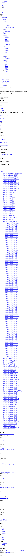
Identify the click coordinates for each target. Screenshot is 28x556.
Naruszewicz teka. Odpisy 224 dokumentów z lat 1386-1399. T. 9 (10, 178)
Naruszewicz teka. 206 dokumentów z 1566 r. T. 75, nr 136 (11, 312)
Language (4, 59)
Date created (6, 47)
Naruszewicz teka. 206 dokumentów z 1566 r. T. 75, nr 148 (11, 319)
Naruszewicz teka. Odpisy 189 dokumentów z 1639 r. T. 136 (10, 397)
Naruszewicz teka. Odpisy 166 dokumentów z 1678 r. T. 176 (10, 423)
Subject (5, 33)
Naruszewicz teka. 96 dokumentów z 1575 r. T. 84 (9, 363)
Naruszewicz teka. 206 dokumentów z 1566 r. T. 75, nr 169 (11, 333)
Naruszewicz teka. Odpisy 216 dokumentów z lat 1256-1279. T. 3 (10, 174)
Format (5, 53)
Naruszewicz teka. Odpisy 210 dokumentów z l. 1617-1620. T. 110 (11, 380)
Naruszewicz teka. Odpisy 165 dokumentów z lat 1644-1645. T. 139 (11, 399)
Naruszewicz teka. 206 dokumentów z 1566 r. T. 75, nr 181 (11, 341)
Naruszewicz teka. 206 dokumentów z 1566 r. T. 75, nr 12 (11, 231)
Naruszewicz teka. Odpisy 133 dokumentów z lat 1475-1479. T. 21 (11, 186)
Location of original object (8, 76)
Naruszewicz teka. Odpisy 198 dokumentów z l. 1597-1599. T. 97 (10, 372)
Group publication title (7, 31)
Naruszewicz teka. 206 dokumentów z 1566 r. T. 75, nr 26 (11, 240)
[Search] (10, 87)
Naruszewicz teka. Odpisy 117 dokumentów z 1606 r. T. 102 (10, 375)
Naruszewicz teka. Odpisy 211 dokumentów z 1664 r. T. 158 (10, 411)
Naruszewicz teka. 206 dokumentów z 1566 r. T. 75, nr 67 (11, 267)
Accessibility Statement (6, 81)
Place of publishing (7, 40)
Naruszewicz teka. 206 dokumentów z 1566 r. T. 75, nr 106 (11, 293)
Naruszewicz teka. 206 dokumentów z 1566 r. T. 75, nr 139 (11, 314)
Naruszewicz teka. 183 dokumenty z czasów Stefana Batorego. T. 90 (11, 367)
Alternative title (6, 30)
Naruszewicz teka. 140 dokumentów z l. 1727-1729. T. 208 (10, 425)
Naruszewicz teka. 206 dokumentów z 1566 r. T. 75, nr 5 (11, 226)
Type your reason (13, 93)
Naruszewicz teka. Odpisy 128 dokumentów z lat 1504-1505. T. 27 (11, 190)
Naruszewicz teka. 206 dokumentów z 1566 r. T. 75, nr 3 (11, 225)
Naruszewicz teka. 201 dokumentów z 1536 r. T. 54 (9, 208)
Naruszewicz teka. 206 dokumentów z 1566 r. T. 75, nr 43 (11, 251)
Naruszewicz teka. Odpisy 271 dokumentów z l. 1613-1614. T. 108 (11, 379)
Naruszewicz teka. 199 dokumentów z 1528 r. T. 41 (9, 199)
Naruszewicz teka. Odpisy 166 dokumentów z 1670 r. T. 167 (10, 417)
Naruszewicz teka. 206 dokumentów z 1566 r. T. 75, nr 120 (11, 301)
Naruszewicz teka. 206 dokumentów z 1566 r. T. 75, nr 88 (11, 281)
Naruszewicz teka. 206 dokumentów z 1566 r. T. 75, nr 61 (11, 263)
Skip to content (3, 2)
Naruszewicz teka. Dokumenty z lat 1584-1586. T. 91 (9, 368)
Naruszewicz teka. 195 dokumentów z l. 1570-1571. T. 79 (10, 360)
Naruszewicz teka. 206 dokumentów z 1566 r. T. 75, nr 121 (11, 302)
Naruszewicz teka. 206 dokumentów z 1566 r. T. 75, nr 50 (11, 256)
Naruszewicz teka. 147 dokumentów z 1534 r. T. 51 (9, 206)
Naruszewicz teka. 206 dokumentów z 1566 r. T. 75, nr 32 (11, 244)
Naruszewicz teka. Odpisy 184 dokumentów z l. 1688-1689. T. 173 (11, 421)
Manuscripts (7, 153)
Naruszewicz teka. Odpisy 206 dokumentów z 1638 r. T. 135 (10, 396)
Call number (6, 57)
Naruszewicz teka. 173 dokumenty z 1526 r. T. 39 (9, 198)
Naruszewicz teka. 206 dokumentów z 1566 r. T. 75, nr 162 (11, 328)
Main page (2, 525)
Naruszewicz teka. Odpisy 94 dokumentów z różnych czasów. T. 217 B (11, 427)
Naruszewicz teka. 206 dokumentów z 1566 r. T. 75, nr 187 (11, 345)
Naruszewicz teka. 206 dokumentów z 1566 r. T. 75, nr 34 (11, 245)
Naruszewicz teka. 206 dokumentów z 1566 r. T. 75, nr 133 (11, 310)
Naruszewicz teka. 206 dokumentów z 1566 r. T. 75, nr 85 (11, 279)
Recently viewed (4, 82)
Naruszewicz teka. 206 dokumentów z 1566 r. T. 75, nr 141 (11, 315)
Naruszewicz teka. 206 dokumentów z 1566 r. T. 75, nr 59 (11, 262)
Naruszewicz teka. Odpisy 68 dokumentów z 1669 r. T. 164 (10, 415)
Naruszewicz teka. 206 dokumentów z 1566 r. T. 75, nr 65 (11, 266)
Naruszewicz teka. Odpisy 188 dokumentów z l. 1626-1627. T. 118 (11, 385)
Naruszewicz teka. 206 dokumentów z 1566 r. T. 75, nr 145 (11, 317)
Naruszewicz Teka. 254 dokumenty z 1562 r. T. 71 (9, 219)
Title (4, 29)
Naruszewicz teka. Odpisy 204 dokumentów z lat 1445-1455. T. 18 (11, 184)
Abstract (6, 39)
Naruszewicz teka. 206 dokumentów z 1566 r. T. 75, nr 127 (11, 306)
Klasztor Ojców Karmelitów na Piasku (9, 27)
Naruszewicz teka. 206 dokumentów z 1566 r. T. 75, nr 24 (11, 239)
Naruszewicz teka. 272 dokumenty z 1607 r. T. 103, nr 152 (7, 464)
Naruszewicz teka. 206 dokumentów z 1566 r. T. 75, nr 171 (11, 340)
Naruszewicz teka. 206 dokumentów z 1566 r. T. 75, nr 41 (11, 250)
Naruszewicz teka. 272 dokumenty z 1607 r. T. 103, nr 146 (7, 449)
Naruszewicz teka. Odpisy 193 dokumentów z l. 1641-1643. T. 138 (11, 398)
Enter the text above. (6, 97)
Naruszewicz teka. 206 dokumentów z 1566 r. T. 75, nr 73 (11, 271)
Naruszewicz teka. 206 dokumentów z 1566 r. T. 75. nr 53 (11, 258)
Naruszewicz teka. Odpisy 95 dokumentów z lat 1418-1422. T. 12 (10, 180)
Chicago (1, 503)
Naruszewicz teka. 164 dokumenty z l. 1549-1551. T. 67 (9, 216)
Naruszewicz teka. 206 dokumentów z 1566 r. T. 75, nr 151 (11, 321)
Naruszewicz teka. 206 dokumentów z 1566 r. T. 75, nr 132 (11, 309)
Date (4, 46)
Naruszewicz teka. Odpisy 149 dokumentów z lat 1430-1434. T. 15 (11, 182)
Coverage (5, 35)
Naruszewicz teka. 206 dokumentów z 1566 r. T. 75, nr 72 (11, 270)
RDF (0, 168)
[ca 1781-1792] (2, 118)
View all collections (4, 533)
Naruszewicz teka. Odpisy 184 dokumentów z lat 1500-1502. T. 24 (11, 188)
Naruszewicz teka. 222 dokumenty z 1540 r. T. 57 (9, 210)
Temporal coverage (7, 37)
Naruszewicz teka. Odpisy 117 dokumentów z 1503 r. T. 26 (10, 189)
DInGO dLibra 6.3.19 (7, 550)
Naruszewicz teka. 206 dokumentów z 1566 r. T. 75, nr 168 (11, 332)
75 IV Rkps (1, 136)
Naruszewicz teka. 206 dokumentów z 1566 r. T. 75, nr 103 (11, 291)
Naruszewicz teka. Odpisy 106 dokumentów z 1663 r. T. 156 (10, 410)
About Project (3, 79)
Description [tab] (3, 109)
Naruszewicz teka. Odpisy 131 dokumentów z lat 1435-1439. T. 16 (11, 183)
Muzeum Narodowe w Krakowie (4, 142)
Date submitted (6, 48)
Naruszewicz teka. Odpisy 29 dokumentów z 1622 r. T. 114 (10, 383)
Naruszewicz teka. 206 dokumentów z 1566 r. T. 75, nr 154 (11, 323)
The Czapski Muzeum (7, 25)
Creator (2, 536)
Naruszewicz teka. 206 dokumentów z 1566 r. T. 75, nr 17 (11, 234)
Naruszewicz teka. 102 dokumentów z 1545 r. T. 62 (9, 213)
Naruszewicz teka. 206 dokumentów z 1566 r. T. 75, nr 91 (11, 283)
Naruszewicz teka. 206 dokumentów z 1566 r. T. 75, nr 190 (11, 347)
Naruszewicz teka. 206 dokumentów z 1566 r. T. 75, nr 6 (11, 227)
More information (8, 552)
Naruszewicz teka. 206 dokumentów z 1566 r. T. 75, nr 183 (11, 342)
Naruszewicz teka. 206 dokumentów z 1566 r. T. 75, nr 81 (11, 276)
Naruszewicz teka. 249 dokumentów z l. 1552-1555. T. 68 (10, 217)
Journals (3, 529)
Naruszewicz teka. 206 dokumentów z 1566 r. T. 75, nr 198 (11, 352)
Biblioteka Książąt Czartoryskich (4, 145)
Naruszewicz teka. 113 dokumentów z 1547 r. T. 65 (9, 215)
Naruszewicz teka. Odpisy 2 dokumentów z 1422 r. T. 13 (9, 181)
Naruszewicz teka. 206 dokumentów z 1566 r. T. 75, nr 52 (11, 257)
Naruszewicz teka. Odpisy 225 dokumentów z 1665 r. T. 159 (10, 412)
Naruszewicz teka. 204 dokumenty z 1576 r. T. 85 (9, 364)
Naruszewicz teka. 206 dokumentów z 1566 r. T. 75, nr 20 (11, 236)
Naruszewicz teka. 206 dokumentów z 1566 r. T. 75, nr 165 (11, 330)
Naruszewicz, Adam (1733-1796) (4, 115)
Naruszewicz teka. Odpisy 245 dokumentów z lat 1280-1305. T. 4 (10, 175)
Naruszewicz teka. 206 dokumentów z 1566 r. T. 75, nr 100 (11, 289)
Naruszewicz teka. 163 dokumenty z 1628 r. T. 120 (9, 386)
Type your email (2, 93)
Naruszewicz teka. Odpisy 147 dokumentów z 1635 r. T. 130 (10, 393)
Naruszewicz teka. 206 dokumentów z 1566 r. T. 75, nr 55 (11, 259)
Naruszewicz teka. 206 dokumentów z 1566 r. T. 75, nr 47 (11, 254)
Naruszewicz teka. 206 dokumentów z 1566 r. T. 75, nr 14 (11, 232)
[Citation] (1, 105)
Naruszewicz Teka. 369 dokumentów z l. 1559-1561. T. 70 (10, 218)
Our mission (4, 80)
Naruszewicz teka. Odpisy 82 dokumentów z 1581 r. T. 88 (10, 366)
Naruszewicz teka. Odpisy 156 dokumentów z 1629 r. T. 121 (10, 387)
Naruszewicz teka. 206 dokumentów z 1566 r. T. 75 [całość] (12, 222)
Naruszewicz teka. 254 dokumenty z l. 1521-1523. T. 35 (9, 195)
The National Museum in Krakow (4, 518)
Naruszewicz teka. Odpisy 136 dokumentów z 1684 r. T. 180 (10, 424)
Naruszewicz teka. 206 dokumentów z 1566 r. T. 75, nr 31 (11, 243)
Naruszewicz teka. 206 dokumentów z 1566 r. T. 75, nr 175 (11, 336)
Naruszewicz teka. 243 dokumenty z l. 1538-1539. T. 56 (9, 209)
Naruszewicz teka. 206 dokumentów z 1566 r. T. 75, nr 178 (11, 338)
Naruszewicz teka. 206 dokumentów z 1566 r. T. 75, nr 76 (11, 273)
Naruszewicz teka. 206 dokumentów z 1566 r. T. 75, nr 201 (11, 354)
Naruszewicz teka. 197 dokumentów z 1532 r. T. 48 (9, 204)
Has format (6, 64)
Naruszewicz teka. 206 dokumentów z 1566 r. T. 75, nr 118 (11, 300)
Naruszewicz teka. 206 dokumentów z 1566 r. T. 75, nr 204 (11, 356)
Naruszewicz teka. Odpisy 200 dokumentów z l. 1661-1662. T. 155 (11, 409)
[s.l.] (0, 125)
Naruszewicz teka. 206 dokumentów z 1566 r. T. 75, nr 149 (11, 320)
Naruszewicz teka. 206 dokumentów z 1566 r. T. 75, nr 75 (11, 272)
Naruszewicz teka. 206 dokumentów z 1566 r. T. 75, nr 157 (11, 325)
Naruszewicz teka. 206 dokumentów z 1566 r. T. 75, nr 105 (11, 292)
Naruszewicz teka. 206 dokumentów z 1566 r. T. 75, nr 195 (11, 350)
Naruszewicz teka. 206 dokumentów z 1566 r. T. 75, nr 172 (11, 334)
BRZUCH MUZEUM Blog (3, 519)
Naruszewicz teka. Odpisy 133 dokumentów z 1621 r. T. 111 (10, 381)
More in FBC (2, 498)
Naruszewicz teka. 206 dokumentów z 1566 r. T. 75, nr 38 (11, 248)
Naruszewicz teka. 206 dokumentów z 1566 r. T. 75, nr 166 (11, 331)
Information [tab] (3, 110)
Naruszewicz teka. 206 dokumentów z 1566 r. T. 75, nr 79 (11, 275)
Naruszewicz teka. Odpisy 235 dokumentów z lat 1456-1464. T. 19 (11, 185)
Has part (6, 61)
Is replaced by (6, 67)
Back (1, 15)
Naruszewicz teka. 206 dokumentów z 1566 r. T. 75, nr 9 (11, 229)
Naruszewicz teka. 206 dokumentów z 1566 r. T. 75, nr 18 (11, 235)
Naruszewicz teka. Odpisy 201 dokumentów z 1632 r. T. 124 (10, 389)
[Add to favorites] (0, 105)
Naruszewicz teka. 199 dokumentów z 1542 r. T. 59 (9, 211)
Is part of (6, 62)
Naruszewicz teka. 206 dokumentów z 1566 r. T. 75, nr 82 (11, 277)
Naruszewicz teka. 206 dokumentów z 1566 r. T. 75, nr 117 (11, 299)
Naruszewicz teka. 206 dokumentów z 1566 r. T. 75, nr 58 (11, 261)
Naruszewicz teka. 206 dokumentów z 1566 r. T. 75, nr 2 (11, 224)
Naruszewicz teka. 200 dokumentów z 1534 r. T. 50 (9, 205)
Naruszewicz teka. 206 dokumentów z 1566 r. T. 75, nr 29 (11, 242)
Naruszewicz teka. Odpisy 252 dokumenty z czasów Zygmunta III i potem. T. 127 (12, 391)
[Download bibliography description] (0, 446)
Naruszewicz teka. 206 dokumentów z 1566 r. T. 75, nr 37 (11, 247)
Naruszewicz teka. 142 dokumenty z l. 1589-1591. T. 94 (9, 370)
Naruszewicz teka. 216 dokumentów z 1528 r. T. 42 (9, 200)
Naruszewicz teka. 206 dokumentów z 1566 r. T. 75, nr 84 (11, 278)
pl (2, 5)
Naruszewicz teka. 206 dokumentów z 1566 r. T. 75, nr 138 (11, 313)
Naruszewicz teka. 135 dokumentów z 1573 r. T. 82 (9, 362)
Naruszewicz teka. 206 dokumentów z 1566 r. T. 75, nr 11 (11, 230)
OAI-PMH (1, 171)
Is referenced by (6, 66)
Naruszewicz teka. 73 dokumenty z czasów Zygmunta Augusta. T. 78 (11, 359)
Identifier (5, 56)
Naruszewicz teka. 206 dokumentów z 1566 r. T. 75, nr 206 (11, 357)
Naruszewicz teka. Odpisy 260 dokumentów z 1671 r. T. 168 (10, 418)
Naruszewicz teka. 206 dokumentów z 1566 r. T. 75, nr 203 (11, 355)
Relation (5, 60)
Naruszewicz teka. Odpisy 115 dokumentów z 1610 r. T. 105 (10, 377)
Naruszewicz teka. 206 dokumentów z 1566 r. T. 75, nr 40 (11, 249)
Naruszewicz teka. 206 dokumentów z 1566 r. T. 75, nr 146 (11, 318)
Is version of (6, 63)
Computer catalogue (5, 78)
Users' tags (6, 34)
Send (3, 98)
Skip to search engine (4, 1)
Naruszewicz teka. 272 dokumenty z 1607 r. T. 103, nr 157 (7, 487)
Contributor (4, 32)
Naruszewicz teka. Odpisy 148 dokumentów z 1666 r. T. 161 (10, 413)
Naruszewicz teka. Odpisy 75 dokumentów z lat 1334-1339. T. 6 (10, 176)
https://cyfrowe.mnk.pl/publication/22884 (5, 165)
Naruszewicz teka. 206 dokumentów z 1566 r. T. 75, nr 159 (11, 326)
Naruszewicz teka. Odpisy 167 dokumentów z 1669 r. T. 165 (10, 416)
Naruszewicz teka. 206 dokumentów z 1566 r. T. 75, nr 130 (11, 308)
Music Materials (5, 20)
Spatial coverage (6, 36)
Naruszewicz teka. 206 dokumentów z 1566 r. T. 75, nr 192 (11, 348)
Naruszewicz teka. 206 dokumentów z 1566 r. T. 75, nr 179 (11, 339)
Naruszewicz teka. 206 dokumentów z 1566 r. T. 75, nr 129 (11, 307)
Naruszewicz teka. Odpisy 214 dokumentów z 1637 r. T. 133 (10, 395)
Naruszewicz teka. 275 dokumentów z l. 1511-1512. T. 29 (10, 191)
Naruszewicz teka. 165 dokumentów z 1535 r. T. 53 (9, 207)
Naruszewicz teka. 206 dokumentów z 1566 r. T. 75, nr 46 (11, 253)
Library (5, 24)
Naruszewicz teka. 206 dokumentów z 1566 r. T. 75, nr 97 (11, 287)
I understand (12, 552)
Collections (3, 17)
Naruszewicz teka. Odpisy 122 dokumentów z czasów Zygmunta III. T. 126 (12, 390)
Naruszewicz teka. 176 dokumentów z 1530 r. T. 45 (9, 202)
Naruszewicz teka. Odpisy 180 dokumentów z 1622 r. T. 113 (10, 382)
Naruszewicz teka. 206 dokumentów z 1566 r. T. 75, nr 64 (11, 265)
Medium (6, 55)
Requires (6, 68)
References (6, 65)
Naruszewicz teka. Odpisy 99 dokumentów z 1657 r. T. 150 (10, 406)
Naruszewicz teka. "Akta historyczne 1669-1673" (9, 426)
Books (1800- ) (5, 19)
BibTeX (3, 440)
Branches (5, 22)
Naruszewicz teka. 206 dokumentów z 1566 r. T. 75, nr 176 (11, 337)
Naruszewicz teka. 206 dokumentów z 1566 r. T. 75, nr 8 (11, 228)
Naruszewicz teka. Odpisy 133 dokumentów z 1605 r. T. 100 (10, 374)
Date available (6, 51)
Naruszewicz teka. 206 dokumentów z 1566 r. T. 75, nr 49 (11, 255)
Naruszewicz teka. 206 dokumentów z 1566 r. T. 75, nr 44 (11, 252)
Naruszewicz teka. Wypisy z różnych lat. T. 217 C (9, 428)
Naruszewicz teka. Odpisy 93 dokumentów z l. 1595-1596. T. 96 (10, 371)
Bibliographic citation (7, 58)
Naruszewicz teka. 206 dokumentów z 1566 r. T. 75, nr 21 (11, 237)
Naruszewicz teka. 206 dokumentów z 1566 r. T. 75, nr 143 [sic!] (12, 316)
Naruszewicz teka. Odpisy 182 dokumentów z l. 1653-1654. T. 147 (11, 404)
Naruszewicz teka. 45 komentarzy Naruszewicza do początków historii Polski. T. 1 (12, 173)
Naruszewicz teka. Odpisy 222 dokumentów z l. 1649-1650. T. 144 (11, 402)
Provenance (5, 74)
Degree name (7, 43)
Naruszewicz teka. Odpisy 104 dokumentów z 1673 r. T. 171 (10, 420)
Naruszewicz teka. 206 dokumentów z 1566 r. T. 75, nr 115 (11, 298)
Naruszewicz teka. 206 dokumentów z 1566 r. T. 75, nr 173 (11, 335)
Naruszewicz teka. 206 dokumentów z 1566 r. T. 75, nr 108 (11, 294)
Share (3, 7)
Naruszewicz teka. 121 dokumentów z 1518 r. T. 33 (9, 194)
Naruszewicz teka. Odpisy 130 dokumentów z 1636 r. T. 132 (10, 394)
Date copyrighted (7, 50)
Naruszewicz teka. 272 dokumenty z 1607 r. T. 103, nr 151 (7, 472)
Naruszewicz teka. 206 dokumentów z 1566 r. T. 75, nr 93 (11, 284)
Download (1, 108)
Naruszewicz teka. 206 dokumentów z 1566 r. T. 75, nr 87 (11, 280)
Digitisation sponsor (7, 41)
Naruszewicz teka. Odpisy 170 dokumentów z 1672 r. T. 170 (10, 419)
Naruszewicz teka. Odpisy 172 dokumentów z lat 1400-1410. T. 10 (11, 179)
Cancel (1, 98)
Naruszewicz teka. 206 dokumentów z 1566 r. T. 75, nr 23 (11, 238)
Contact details (3, 544)
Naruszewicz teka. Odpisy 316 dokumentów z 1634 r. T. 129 (10, 392)
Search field (1, 87)
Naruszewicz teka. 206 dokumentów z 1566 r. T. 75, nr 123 (11, 303)
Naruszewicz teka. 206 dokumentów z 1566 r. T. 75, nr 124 (11, 304)
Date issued (6, 49)
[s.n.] (0, 128)
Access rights (6, 71)
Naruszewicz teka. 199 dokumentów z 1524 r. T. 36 (9, 196)
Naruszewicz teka (4, 172)
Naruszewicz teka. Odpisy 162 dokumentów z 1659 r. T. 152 (10, 407)
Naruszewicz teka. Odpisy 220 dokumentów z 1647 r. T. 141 (10, 400)
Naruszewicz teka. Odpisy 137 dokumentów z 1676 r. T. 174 (10, 422)
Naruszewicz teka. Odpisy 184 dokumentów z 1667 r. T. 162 (10, 414)
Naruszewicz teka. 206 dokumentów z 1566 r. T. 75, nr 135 (11, 311)
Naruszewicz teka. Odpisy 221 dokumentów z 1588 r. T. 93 (10, 369)
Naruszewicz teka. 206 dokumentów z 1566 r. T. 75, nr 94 (11, 285)
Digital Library (3, 153)
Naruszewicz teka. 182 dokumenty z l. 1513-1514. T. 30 (9, 192)
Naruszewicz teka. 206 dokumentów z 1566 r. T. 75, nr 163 (11, 329)
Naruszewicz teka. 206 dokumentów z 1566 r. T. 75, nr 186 (11, 344)
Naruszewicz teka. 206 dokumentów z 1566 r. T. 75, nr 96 (11, 286)
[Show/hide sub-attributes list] (3, 29)
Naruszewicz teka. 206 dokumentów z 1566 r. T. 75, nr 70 (11, 269)
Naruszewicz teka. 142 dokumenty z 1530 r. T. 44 (9, 201)
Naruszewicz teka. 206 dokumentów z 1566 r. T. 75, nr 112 (11, 296)
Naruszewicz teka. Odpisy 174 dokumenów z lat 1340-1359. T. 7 (10, 177)
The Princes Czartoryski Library (12, 154)
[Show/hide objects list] (6, 85)
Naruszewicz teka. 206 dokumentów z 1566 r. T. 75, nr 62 (11, 264)
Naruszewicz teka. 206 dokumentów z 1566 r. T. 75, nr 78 (11, 274)
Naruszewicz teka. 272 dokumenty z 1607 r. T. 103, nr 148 (7, 434)
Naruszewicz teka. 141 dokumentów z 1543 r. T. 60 (9, 212)
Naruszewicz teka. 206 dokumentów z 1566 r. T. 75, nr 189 (11, 346)
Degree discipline (8, 44)
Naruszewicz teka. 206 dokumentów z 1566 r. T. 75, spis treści (12, 223)
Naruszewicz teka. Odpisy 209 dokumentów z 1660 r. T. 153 (10, 408)
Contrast (3, 6)
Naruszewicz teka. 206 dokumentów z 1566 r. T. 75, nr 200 (11, 353)
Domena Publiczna (2, 139)
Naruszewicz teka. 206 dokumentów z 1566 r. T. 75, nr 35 (11, 246)
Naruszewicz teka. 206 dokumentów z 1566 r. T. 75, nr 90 (11, 282)
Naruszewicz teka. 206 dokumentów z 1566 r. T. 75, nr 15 (11, 233)
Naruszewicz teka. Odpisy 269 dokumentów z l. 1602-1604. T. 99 (10, 373)
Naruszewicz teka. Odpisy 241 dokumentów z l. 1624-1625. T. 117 (11, 384)
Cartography (4, 21)
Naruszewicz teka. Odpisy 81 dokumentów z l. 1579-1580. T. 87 (10, 365)
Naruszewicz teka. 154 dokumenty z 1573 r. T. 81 (9, 361)
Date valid (6, 52)
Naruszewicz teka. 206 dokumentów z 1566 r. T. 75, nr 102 (11, 290)
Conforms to (6, 69)
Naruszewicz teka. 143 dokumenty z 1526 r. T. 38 (9, 197)
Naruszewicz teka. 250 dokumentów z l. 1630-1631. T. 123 (10, 388)
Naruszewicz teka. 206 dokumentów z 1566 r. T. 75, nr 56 (11, 260)
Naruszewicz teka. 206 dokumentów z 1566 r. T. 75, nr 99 (11, 288)
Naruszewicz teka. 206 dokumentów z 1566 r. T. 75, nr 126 (11, 305)
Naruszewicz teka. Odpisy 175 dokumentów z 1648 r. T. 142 (10, 401)
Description (3, 539)
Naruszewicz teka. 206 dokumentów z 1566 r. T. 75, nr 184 (11, 343)
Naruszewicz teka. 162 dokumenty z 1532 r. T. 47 (9, 203)
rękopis (1, 121)
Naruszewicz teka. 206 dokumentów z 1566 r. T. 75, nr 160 (11, 327)
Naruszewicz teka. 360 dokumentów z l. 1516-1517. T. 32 (10, 193)
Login (2, 8)
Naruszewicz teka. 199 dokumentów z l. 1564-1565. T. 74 (10, 221)
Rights (5, 70)
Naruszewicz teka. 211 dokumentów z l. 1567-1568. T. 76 (10, 358)
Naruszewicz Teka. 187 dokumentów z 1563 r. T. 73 (9, 220)
